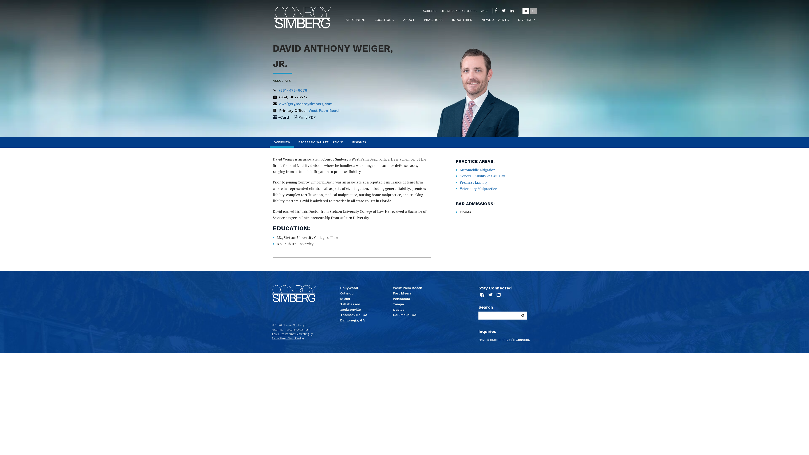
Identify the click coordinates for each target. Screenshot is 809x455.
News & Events (495, 20)
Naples (398, 310)
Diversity (526, 20)
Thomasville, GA (353, 315)
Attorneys (355, 20)
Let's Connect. (518, 340)
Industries (462, 20)
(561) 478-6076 (293, 90)
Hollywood (349, 288)
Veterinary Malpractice (478, 188)
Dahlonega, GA (352, 320)
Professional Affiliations (321, 142)
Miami (345, 299)
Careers (430, 10)
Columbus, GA (405, 315)
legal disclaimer (297, 329)
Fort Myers (402, 293)
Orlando (347, 293)
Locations (384, 20)
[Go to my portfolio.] (525, 11)
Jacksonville (350, 310)
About (409, 20)
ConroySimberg (302, 17)
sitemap (277, 329)
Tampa (398, 304)
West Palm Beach (324, 110)
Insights (359, 142)
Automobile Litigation (477, 169)
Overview (282, 142)
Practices (433, 20)
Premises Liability (474, 182)
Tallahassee (350, 304)
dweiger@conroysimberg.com (305, 104)
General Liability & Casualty (482, 176)
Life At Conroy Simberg (458, 10)
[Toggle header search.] (533, 11)
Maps (484, 10)
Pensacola (401, 299)
